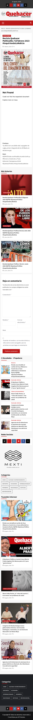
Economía (14, 483)
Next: (16, 159)
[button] (3, 22)
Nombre (6, 320)
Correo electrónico (21, 321)
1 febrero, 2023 (8, 46)
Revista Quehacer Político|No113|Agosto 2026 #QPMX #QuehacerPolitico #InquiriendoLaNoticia (15, 200)
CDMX (4, 480)
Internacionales (25, 483)
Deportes (5, 483)
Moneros (13, 363)
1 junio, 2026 (7, 270)
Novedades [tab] (7, 358)
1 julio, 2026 (7, 237)
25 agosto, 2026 (7, 598)
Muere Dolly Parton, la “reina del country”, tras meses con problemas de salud (18, 396)
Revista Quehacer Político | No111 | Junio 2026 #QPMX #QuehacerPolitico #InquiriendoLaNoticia (15, 266)
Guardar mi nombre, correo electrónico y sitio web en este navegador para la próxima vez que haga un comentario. (16, 343)
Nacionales (13, 380)
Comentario (7, 294)
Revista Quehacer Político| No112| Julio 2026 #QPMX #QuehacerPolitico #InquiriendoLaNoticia (17, 233)
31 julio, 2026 (7, 204)
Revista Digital (6, 36)
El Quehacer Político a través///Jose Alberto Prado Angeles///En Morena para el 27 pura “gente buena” (19, 385)
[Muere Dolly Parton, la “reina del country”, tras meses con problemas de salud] (5, 395)
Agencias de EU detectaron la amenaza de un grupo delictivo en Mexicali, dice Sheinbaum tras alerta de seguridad (19, 426)
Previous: (16, 146)
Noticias (19, 380)
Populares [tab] (18, 358)
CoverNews (11, 717)
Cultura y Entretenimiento (17, 391)
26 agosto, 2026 (7, 531)
